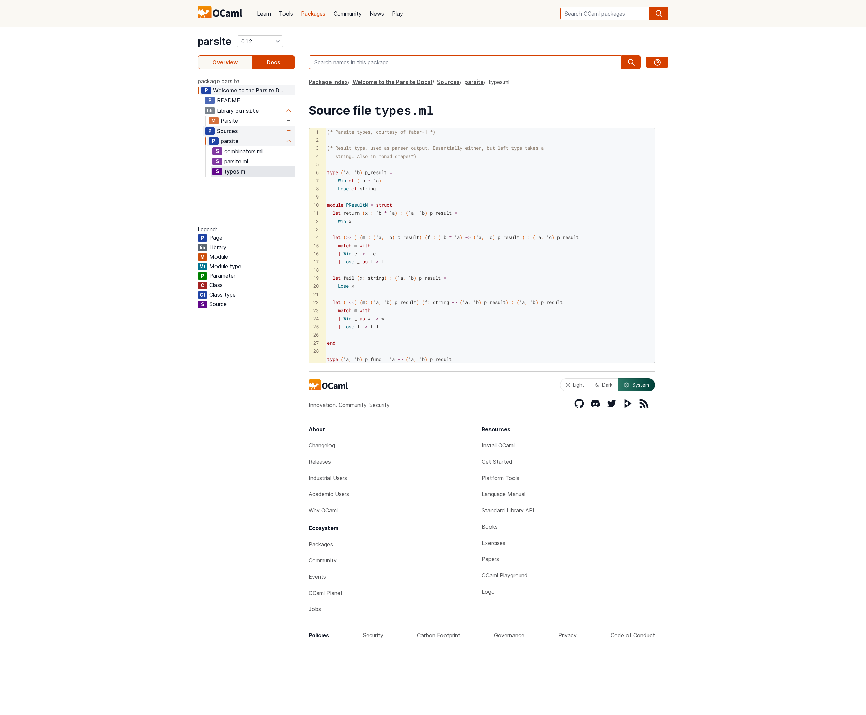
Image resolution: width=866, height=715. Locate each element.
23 (316, 310)
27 (316, 343)
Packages (313, 13)
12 (316, 221)
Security (373, 635)
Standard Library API (508, 510)
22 (316, 302)
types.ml (235, 171)
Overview (225, 62)
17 (316, 261)
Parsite (229, 120)
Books (490, 526)
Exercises (493, 542)
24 (316, 318)
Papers (490, 559)
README (228, 100)
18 (316, 270)
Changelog (322, 445)
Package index (328, 81)
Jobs (315, 609)
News (377, 13)
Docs (273, 62)
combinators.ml (243, 151)
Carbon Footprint (438, 635)
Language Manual (503, 494)
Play (397, 13)
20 (316, 286)
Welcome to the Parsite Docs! (249, 90)
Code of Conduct (633, 635)
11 (316, 213)
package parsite (219, 81)
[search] (659, 13)
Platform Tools (500, 478)
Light (578, 385)
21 (316, 294)
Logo (488, 591)
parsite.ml (236, 161)
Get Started (497, 461)
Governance (509, 635)
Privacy (567, 635)
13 (316, 229)
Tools (286, 13)
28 (316, 351)
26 (316, 334)
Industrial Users (328, 478)
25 (316, 326)
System (640, 385)
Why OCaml (323, 510)
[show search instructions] (657, 62)
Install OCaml (498, 445)
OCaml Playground (505, 575)
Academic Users (329, 494)
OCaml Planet (326, 593)
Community (348, 13)
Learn (264, 13)
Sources (227, 131)
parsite (214, 41)
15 (316, 245)
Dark (607, 385)
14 (316, 237)
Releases (320, 461)
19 (316, 278)
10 (316, 205)
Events (317, 576)
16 (316, 253)
